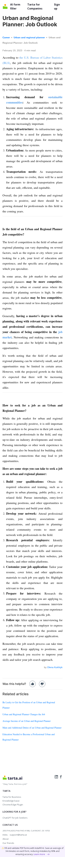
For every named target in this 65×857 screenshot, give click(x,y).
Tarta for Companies (34, 6)
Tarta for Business (11, 796)
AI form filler (15, 6)
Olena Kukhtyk (54, 667)
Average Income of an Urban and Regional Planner (26, 721)
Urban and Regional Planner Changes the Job (23, 714)
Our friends (8, 843)
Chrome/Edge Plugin (12, 804)
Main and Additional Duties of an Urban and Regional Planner (32, 727)
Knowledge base (11, 800)
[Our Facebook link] (60, 776)
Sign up (57, 6)
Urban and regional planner (30, 37)
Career (6, 37)
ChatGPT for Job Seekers (15, 817)
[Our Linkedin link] (57, 776)
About (5, 838)
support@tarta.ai (18, 834)
